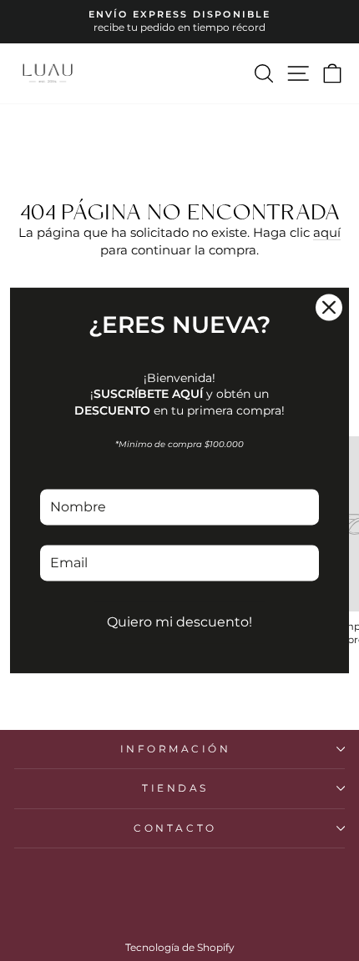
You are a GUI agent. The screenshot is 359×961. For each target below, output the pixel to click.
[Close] (329, 307)
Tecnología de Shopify (180, 947)
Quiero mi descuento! (179, 622)
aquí (327, 232)
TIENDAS (175, 788)
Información (175, 749)
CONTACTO (175, 828)
